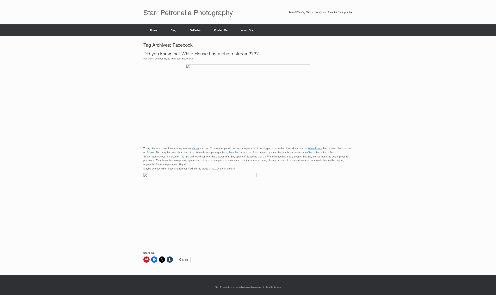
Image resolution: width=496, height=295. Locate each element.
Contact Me (220, 30)
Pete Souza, (236, 152)
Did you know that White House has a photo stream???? (201, 53)
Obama (311, 152)
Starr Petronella (185, 58)
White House (315, 148)
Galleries (195, 30)
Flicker (150, 152)
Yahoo (195, 148)
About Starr (248, 30)
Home (153, 30)
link (187, 156)
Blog (173, 30)
